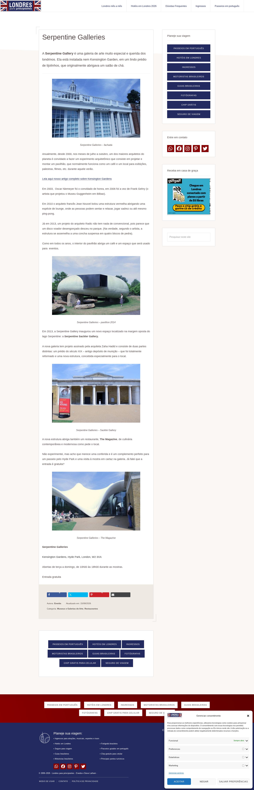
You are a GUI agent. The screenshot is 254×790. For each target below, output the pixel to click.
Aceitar (179, 781)
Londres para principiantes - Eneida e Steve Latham (74, 773)
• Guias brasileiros (61, 754)
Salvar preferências (233, 781)
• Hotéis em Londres (62, 743)
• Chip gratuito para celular (111, 754)
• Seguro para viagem (63, 749)
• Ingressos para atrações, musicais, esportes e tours (76, 738)
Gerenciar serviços (176, 773)
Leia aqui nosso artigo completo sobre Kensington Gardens (77, 178)
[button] (248, 715)
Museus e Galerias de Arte (70, 608)
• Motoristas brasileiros (63, 759)
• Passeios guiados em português (114, 749)
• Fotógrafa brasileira (108, 743)
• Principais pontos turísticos (112, 759)
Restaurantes (91, 608)
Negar (204, 781)
